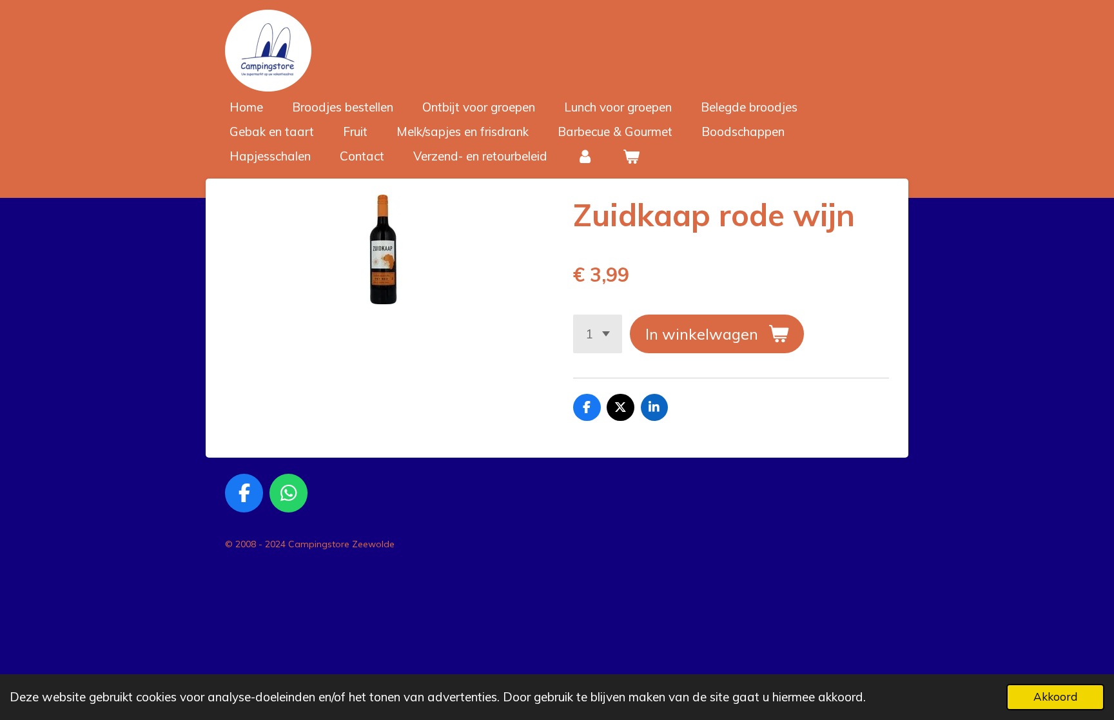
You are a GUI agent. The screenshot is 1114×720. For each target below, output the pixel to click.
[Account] (585, 156)
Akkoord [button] (1055, 696)
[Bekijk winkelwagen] (631, 156)
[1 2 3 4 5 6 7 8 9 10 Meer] (597, 334)
